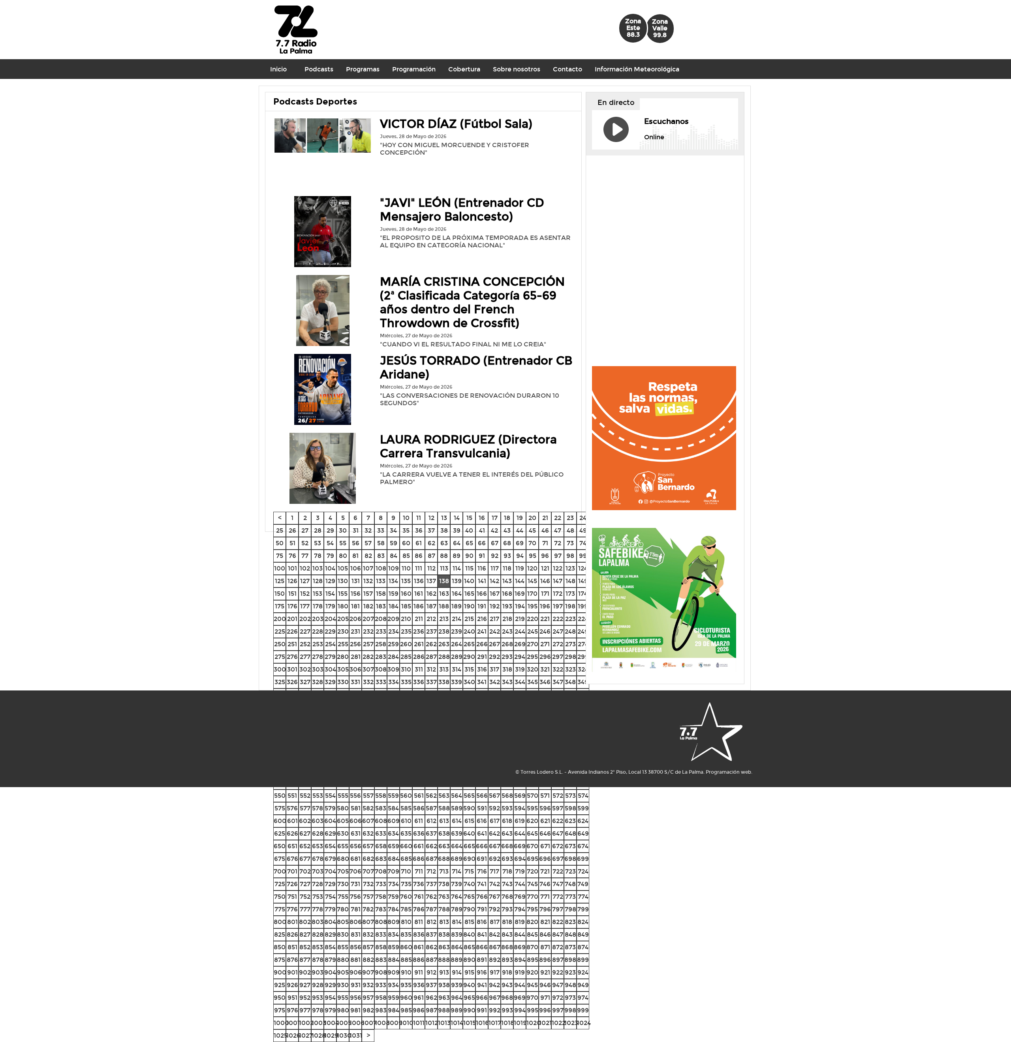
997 (558, 1010)
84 (393, 555)
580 (343, 808)
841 (482, 934)
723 (570, 871)
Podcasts (318, 69)
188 (444, 606)
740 (469, 884)
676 (292, 858)
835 (406, 934)
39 (456, 530)
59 (393, 543)
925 (279, 985)
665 (469, 846)
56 (355, 543)
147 (557, 581)
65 (469, 543)
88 (444, 555)
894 (520, 959)
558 (380, 795)
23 (570, 518)
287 (431, 656)
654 (330, 846)
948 (570, 985)
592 (494, 808)
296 (545, 656)
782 (368, 909)
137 (431, 581)
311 (419, 669)
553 (317, 795)
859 (393, 947)
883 (381, 959)
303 (317, 669)
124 (583, 568)
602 (305, 821)
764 (456, 896)
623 (570, 821)
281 (356, 656)
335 (406, 682)
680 (343, 858)
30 (343, 530)
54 (330, 543)
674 (582, 846)
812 (431, 922)
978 (317, 1010)
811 (418, 922)
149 (583, 581)
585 (406, 808)
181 (355, 606)
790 (469, 909)
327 (305, 682)
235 (406, 631)
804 (330, 922)
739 (456, 884)
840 (469, 934)
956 (355, 997)
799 (583, 909)
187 (431, 606)
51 (292, 543)
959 (393, 997)
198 (570, 606)
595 (532, 808)
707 (368, 871)
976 (292, 1010)
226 (292, 631)
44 (519, 530)
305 (343, 669)
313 (444, 669)
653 (317, 846)
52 (304, 543)
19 (520, 518)
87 (431, 555)
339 (456, 682)
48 (570, 530)
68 (507, 543)
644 (519, 833)
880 (343, 959)
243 (507, 631)
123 (570, 568)
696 (545, 858)
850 (280, 947)
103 (317, 568)
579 (330, 808)
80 (343, 555)
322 (557, 669)
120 (532, 568)
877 (304, 959)
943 (507, 985)
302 (305, 669)
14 (457, 518)
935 (406, 985)
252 (305, 644)
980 (343, 1010)
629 (330, 833)
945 (532, 985)
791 (482, 909)
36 (419, 530)
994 (520, 1010)
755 (343, 896)
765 (469, 896)
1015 (469, 1023)
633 (380, 833)
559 (393, 795)
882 (368, 959)
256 (355, 644)
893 (507, 959)
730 (343, 884)
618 (507, 821)
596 (545, 808)
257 (368, 644)
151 (292, 593)
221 (545, 619)
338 (443, 682)
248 (570, 631)
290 (469, 656)
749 (582, 884)
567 (494, 795)
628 (317, 833)
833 (380, 934)
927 (304, 985)
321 (545, 669)
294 (519, 656)
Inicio (278, 69)
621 (545, 821)
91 (482, 555)
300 (280, 669)
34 (393, 530)
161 (418, 593)
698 (570, 858)
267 (494, 644)
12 (431, 518)
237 (431, 631)
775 (279, 909)
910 (406, 972)
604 (330, 821)
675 (279, 858)
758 (380, 896)
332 (368, 682)
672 (557, 846)
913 (444, 972)
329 (330, 682)
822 (557, 922)
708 (381, 871)
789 (456, 909)
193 (507, 606)
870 (532, 947)
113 (444, 568)
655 (342, 846)
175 (279, 606)
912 (431, 972)
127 (305, 581)
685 (406, 858)
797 (557, 909)
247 (557, 631)
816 (482, 922)
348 (570, 682)
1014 (457, 1023)
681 (355, 858)
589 (456, 808)
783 (380, 909)
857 (368, 947)
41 (482, 530)
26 (292, 530)
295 (532, 656)
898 (570, 959)
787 (431, 909)
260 (406, 644)
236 (418, 631)
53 (317, 543)
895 (532, 959)
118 (507, 568)
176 (292, 606)
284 (393, 656)
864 (456, 947)
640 (469, 833)
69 (520, 543)
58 (381, 543)
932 (368, 985)
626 (292, 833)
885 (406, 959)
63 (444, 543)
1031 (356, 1035)
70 (532, 543)
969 (520, 997)
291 (482, 656)
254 (330, 644)
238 (443, 631)
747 (557, 884)
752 (305, 896)
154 (330, 593)
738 (443, 884)
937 (431, 985)
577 (305, 808)
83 (381, 555)
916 (482, 972)
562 (431, 795)
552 (305, 795)
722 (557, 871)
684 (393, 858)
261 (419, 644)
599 (583, 808)
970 (532, 997)
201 (292, 619)
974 (582, 997)
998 (570, 1010)
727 (305, 884)
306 (355, 669)
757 (368, 896)
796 (545, 909)
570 (532, 795)
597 (557, 808)
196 (545, 606)
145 (532, 581)
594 (519, 808)
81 (355, 555)
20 (532, 518)
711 (419, 871)
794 (519, 909)
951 (292, 997)
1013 (444, 1023)
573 (570, 795)
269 (520, 644)
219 (520, 619)
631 (356, 833)
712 (431, 871)
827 (304, 934)
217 (494, 619)
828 (317, 934)
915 (469, 972)
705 (343, 871)
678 (317, 858)
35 (406, 530)
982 (368, 1010)
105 (343, 568)
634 (393, 833)
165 (469, 593)
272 (557, 644)
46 (545, 530)
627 (304, 833)
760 (406, 896)
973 (570, 997)
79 (330, 555)
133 (380, 581)
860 (406, 947)
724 (583, 871)
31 (356, 530)
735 (406, 884)
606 (356, 821)
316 (482, 669)
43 (507, 530)
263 (443, 644)
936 (419, 985)
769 (520, 896)
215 (469, 619)
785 (406, 909)
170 (532, 593)
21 (545, 518)
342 (494, 682)
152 (305, 593)
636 (419, 833)
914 (457, 972)
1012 (431, 1023)
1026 (293, 1035)
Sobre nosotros (516, 69)
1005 (344, 1023)
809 (393, 922)
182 (368, 606)
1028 (319, 1035)
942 (494, 985)
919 (520, 972)
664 (456, 846)
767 (494, 896)
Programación (414, 69)
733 (381, 884)
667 (494, 846)
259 (393, 644)
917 (495, 972)
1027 (306, 1035)
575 (279, 808)
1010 (406, 1023)
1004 (331, 1023)
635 (406, 833)
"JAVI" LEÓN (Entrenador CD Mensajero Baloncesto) (462, 210)
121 (545, 568)
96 (545, 555)
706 (355, 871)
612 (431, 821)
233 (381, 631)
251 (292, 644)
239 (456, 631)
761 (419, 896)
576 (292, 808)
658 (381, 846)
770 (532, 896)
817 (495, 922)
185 (406, 606)
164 (457, 593)
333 (381, 682)
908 (381, 972)
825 (279, 934)
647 (557, 833)
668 (507, 846)
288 (444, 656)
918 (507, 972)
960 (406, 997)
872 (557, 947)
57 (368, 543)
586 (419, 808)
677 (304, 858)
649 (583, 833)
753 (317, 896)
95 (532, 555)
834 (393, 934)
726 (292, 884)
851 (292, 947)
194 (520, 606)
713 (444, 871)
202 (305, 619)
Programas (363, 69)
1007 (369, 1023)
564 (456, 795)
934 (393, 985)
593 (507, 808)
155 (343, 593)
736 (418, 884)
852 (304, 947)
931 (356, 985)
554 (330, 795)
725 (279, 884)
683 (381, 858)
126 (292, 581)
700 (280, 871)
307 (368, 669)
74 (582, 543)
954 (330, 997)
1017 (495, 1023)
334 (393, 682)
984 (393, 1010)
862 (431, 947)
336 (418, 682)
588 (444, 808)
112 (431, 568)
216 (482, 619)
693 (507, 858)
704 (330, 871)
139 (457, 581)
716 (482, 871)
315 (469, 669)
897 (558, 959)
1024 (584, 1023)
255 (343, 644)
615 (469, 821)
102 (305, 568)
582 (368, 808)
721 (545, 871)
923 (570, 972)
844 (519, 934)
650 (280, 846)
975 (279, 1010)
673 (570, 846)
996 (545, 1010)
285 (406, 656)
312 (431, 669)
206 (355, 619)
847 (557, 934)
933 (380, 985)
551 (292, 795)
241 (482, 631)
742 (494, 884)
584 (393, 808)
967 (494, 997)
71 (545, 543)
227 (305, 631)
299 (583, 656)
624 (582, 821)
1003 (319, 1023)
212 (431, 619)
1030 (344, 1035)
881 (355, 959)
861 (418, 947)
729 (330, 884)
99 (583, 555)
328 (317, 682)
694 (520, 858)
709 (393, 871)
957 (368, 997)
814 (457, 922)
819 (520, 922)
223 (570, 619)
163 (444, 593)
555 (343, 795)
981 (355, 1010)
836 (419, 934)
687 (431, 858)
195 (532, 606)
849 (583, 934)
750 (280, 896)
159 (393, 593)
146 (545, 581)
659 (393, 846)
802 (305, 922)
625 (279, 833)
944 (519, 985)
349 (582, 682)
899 (583, 959)
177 (305, 606)
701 (292, 871)
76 (292, 555)
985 (406, 1010)
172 (557, 593)
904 (330, 972)
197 (558, 606)
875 (279, 959)
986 (419, 1010)
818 (507, 922)
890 (469, 959)
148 (570, 581)
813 (444, 922)
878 (317, 959)
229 (330, 631)
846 (545, 934)
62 (431, 543)
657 (368, 846)
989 (456, 1010)
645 (532, 833)
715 (469, 871)
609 (393, 821)
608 (381, 821)
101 (292, 568)
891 (482, 959)
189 (456, 606)
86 (419, 555)
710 (406, 871)
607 (368, 821)
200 (280, 619)
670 (532, 846)
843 (507, 934)
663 (444, 846)
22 (557, 518)
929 (330, 985)
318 (507, 669)
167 (495, 593)
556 (355, 795)
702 (305, 871)
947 (557, 985)
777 (305, 909)
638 (444, 833)
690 (469, 858)
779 (330, 909)
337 (431, 682)
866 (482, 947)
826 (292, 934)
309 (393, 669)
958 (381, 997)
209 (393, 619)
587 (431, 808)
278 (317, 656)
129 (330, 581)
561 (419, 795)
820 (532, 922)
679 (330, 858)
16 (482, 518)
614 (457, 821)
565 (469, 795)
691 (482, 858)
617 (495, 821)
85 (406, 555)
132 (368, 581)
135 (406, 581)
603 (317, 821)
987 (431, 1010)
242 (494, 631)
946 (545, 985)
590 (469, 808)
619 (520, 821)
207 (368, 619)
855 (342, 947)
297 (557, 656)
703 (317, 871)
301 (292, 669)
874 (582, 947)
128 (318, 581)
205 (343, 619)
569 (520, 795)
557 (368, 795)
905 (343, 972)
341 (482, 682)
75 (279, 555)
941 (482, 985)
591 (482, 808)
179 (330, 606)
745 (532, 884)
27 (304, 530)
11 (418, 518)
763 (443, 896)
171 (545, 593)
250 (280, 644)
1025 (281, 1035)
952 (304, 997)
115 (469, 568)
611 (418, 821)
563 (443, 795)
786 (419, 909)
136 (419, 581)
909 (393, 972)
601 (292, 821)
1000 (281, 1023)
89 (456, 555)
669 (520, 846)
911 (418, 972)
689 (456, 858)
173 (570, 593)
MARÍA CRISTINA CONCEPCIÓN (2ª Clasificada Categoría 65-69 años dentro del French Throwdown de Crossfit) (472, 302)
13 (444, 518)
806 (356, 922)
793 (507, 909)
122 (557, 568)
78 (317, 555)
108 (381, 568)
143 (507, 581)
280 (343, 656)
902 (305, 972)
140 (469, 581)
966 (482, 997)
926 (292, 985)
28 (317, 530)
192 (495, 606)
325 (279, 682)
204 (330, 619)
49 (583, 530)
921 (545, 972)
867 (494, 947)
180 (343, 606)
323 (570, 669)
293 (507, 656)
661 (418, 846)
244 (520, 631)
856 (355, 947)
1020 (533, 1023)
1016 (482, 1023)
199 (583, 606)
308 (381, 669)
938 (444, 985)
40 (469, 530)
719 (520, 871)
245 (532, 631)
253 (317, 644)
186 (418, 606)
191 (481, 606)
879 (330, 959)
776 (292, 909)
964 (456, 997)
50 (280, 543)
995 (532, 1010)
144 (519, 581)
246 (545, 631)
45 (532, 530)
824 (582, 922)
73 (570, 543)
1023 (571, 1023)
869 (520, 947)
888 (444, 959)
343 (507, 682)
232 (368, 631)
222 (557, 619)
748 (570, 884)
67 (494, 543)
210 (406, 619)
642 (494, 833)
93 (507, 555)
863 (444, 947)
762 (431, 896)
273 (570, 644)
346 (545, 682)
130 (343, 581)
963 (444, 997)
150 (279, 593)
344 (520, 682)
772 (557, 896)
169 (520, 593)
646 (545, 833)
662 (431, 846)
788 (444, 909)
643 (507, 833)
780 (343, 909)
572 (557, 795)
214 (456, 619)
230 (343, 631)
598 (570, 808)
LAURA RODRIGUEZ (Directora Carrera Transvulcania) (468, 446)
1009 (394, 1023)
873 (570, 947)
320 (532, 669)
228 (317, 631)
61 (418, 543)
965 (469, 997)
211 (419, 619)
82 (368, 555)
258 (380, 644)
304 (330, 669)
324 (583, 669)
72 (557, 543)
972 (557, 997)
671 (545, 846)
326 (292, 682)
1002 (306, 1023)
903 (317, 972)
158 (381, 593)
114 (457, 568)
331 (355, 682)
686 (419, 858)
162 (431, 593)
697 (558, 858)
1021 (545, 1023)
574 (583, 795)
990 (469, 1010)
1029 (331, 1035)
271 (545, 644)
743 (507, 884)
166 (482, 593)
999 (583, 1010)
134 (393, 581)
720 (532, 871)
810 (406, 922)
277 (305, 656)
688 (444, 858)
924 (582, 972)
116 (481, 568)
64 (456, 543)
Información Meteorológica (637, 69)
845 (532, 934)
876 (292, 959)
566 (482, 795)
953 (317, 997)
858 (381, 947)
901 (292, 972)
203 (317, 619)
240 (469, 631)
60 (406, 543)
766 (482, 896)
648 (570, 833)
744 (520, 884)
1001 (293, 1023)
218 (507, 619)
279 (330, 656)
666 (482, 846)
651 (292, 846)
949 (583, 985)
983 (381, 1010)
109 (393, 568)
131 (355, 581)
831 (356, 934)
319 (520, 669)
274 (583, 644)
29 (330, 530)
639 (456, 833)
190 (469, 606)
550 (280, 795)
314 (456, 669)
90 (469, 555)
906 (356, 972)
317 (494, 669)
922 (557, 972)
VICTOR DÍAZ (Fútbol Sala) (456, 124)
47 (557, 530)
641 (482, 833)
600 (280, 821)
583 (380, 808)
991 (482, 1010)
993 (507, 1010)
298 (570, 656)
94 (520, 555)
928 (317, 985)
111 (418, 568)
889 (456, 959)
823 (570, 922)
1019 (520, 1023)
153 (317, 593)
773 (570, 896)
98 (570, 555)
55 (342, 543)
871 (545, 947)
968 (507, 997)
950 (280, 997)
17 (495, 518)
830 (343, 934)
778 (317, 909)
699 (583, 858)
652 (304, 846)
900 (280, 972)
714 (456, 871)
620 (532, 821)
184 (393, 606)
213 (444, 619)
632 (368, 833)
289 (456, 656)
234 (393, 631)
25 (279, 530)
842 (494, 934)
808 (381, 922)
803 (317, 922)
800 (280, 922)
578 (317, 808)
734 (393, 884)
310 (406, 669)
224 (583, 619)
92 (494, 555)
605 (343, 821)
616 (482, 821)
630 (343, 833)
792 (494, 909)
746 (545, 884)
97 (558, 555)
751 (292, 896)
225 (279, 631)
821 (545, 922)
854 (330, 947)
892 (494, 959)
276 (292, 656)
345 (532, 682)
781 (356, 909)
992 (494, 1010)
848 (570, 934)
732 (368, 884)
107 (368, 568)
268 (507, 644)
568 (507, 795)
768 (507, 896)
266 (482, 644)
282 (368, 656)
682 (368, 858)
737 (431, 884)
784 (393, 909)
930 (343, 985)
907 (368, 972)
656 (355, 846)
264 (456, 644)
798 (570, 909)
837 (431, 934)
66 (482, 543)
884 (393, 959)
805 (343, 922)
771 (545, 896)
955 (342, 997)
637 (431, 833)
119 (519, 568)
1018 (507, 1023)
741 (482, 884)
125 (279, 581)
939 (456, 985)
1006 (357, 1023)
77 (304, 555)
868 (507, 947)
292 (494, 656)
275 (279, 656)
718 (507, 871)
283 (380, 656)
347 (557, 682)
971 (545, 997)
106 (355, 568)
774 (583, 896)
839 (456, 934)
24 (582, 518)
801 (292, 922)
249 (582, 631)
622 (557, 821)
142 (494, 581)
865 (469, 947)
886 (419, 959)
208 (381, 619)
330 (343, 682)
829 (330, 934)
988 (444, 1010)
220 (532, 619)
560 (406, 795)
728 (317, 884)
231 (355, 631)
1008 (382, 1023)
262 (431, 644)
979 (330, 1010)
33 (380, 530)
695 (532, 858)
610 (406, 821)
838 (444, 934)
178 (318, 606)
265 (469, 644)
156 (356, 593)
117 (494, 568)
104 (330, 568)
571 (545, 795)
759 (393, 896)
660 (406, 846)
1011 (419, 1023)
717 (494, 871)
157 (368, 593)
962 (431, 997)
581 (356, 808)
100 (279, 568)
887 (431, 959)
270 (532, 644)
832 (368, 934)
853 (317, 947)
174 (583, 593)
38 (444, 530)
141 (482, 581)
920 (532, 972)
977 (304, 1010)
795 (532, 909)
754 (330, 896)
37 (431, 530)
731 (355, 884)
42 (494, 530)
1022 (559, 1023)
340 (469, 682)
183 (381, 606)
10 (406, 518)
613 (444, 821)
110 (406, 568)
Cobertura (464, 69)
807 (368, 922)
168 (507, 593)
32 (368, 530)
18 (507, 518)
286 (419, 656)
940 (469, 985)
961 (418, 997)
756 (355, 896)
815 (469, 922)
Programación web (728, 772)
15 (469, 518)
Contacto (567, 69)
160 (406, 593)
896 (545, 959)
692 (494, 858)
